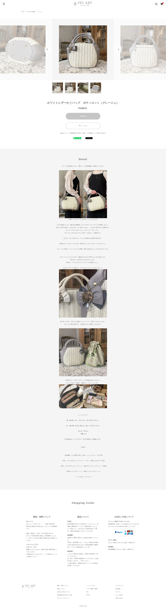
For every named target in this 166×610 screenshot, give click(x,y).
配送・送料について (62, 585)
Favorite (84, 126)
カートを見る (119, 595)
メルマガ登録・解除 (91, 588)
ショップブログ (90, 585)
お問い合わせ (119, 598)
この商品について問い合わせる (96, 133)
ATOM (88, 595)
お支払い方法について (63, 592)
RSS (87, 592)
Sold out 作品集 (31, 11)
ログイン (117, 592)
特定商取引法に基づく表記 (78, 133)
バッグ (40, 11)
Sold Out (83, 116)
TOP (23, 11)
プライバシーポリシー (63, 598)
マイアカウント (119, 585)
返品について (64, 133)
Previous (47, 49)
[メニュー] (4, 4)
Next (118, 49)
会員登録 (117, 588)
